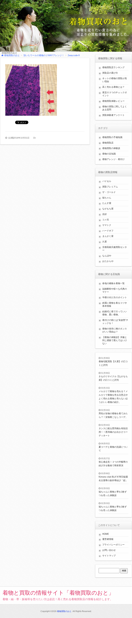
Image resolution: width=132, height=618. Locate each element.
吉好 (104, 214)
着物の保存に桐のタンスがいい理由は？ (114, 330)
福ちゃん (106, 197)
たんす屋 (106, 203)
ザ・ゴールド (109, 192)
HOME (105, 534)
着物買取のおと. (64, 611)
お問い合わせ (109, 550)
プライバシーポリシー (113, 544)
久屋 (104, 241)
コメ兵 (105, 219)
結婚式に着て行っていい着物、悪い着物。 (114, 313)
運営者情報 (107, 539)
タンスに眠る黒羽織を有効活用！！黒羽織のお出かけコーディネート (113, 432)
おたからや (107, 261)
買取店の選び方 (110, 73)
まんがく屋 (107, 236)
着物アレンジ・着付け (113, 159)
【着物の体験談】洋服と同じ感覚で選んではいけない (114, 340)
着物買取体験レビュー (113, 101)
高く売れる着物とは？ (113, 87)
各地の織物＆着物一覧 (113, 283)
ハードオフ (107, 230)
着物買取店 (107, 142)
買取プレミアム (110, 186)
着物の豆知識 (109, 153)
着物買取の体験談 (111, 148)
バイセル (106, 181)
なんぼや (106, 255)
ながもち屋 (107, 208)
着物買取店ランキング (113, 67)
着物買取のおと (9, 53)
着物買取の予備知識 (112, 137)
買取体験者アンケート (113, 115)
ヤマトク (106, 225)
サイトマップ (109, 555)
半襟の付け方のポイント (114, 297)
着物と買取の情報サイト (58, 593)
